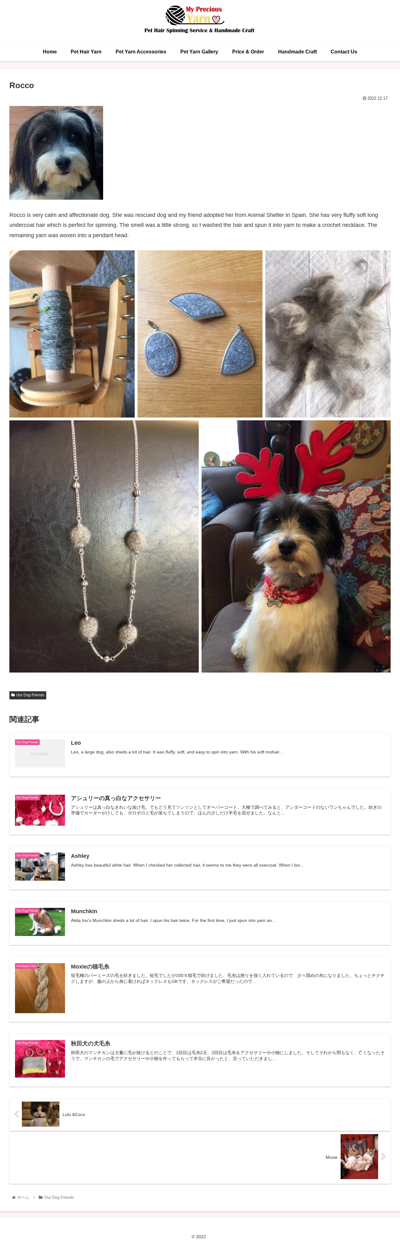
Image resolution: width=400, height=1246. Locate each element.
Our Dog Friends (30, 695)
